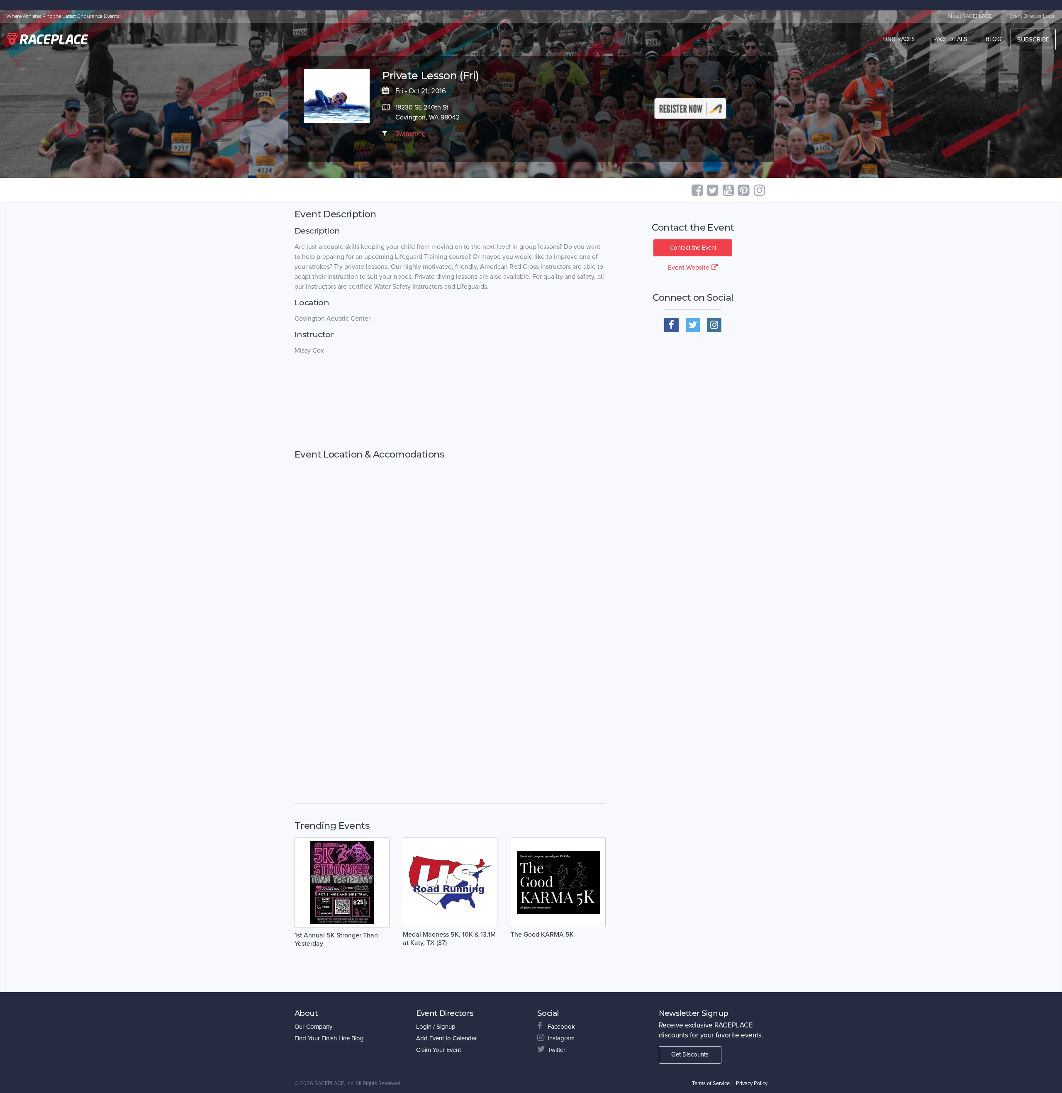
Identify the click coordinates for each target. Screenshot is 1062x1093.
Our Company (313, 1026)
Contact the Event (693, 247)
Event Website (689, 267)
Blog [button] (993, 39)
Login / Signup (435, 1026)
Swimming (410, 133)
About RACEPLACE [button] (970, 16)
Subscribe (1033, 39)
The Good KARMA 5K (542, 934)
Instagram (561, 1038)
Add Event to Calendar (446, 1038)
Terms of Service (711, 1083)
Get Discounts (690, 1054)
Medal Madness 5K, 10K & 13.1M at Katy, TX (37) (449, 938)
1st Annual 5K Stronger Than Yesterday (336, 939)
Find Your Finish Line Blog (329, 1038)
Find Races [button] (898, 39)
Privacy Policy (751, 1083)
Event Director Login (1032, 16)
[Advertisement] (450, 402)
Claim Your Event (438, 1050)
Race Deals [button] (950, 39)
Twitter (556, 1050)
